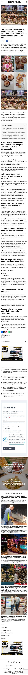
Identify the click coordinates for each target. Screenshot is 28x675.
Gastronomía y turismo (7, 27)
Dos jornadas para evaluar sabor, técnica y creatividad (13, 135)
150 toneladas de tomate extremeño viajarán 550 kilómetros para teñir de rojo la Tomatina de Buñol (14, 498)
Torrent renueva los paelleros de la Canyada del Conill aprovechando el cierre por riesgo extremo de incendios (14, 527)
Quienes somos (5, 635)
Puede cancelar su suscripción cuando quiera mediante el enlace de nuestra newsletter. (12, 431)
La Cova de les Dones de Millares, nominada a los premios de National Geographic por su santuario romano (15, 371)
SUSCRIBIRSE (8, 448)
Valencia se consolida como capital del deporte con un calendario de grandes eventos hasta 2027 (13, 395)
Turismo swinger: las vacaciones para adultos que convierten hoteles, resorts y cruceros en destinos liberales (13, 558)
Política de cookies (6, 630)
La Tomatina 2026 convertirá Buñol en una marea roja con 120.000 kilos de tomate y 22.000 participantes (14, 388)
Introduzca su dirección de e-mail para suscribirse (13, 416)
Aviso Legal (4, 627)
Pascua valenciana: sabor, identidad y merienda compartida (14, 138)
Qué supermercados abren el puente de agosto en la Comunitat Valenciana (13, 616)
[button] (25, 341)
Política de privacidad (6, 633)
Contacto (3, 638)
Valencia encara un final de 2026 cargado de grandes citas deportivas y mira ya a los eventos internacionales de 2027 (15, 377)
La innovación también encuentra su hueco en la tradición (13, 131)
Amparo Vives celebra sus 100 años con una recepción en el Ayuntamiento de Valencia (15, 383)
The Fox (23, 669)
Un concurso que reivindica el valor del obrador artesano (13, 133)
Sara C (10, 40)
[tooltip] (2, 332)
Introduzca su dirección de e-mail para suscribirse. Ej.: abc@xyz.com (14, 423)
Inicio (2, 625)
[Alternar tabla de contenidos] (24, 125)
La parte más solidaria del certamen (9, 136)
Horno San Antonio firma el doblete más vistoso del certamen (14, 132)
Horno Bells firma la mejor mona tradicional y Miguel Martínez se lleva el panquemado (14, 129)
